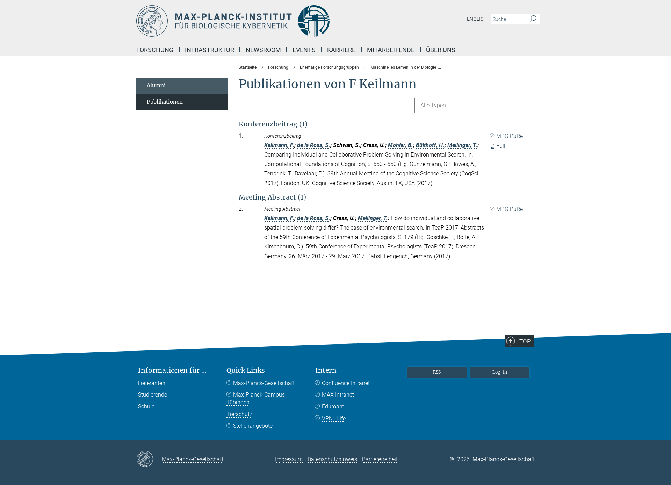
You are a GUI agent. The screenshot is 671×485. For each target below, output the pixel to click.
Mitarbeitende (390, 49)
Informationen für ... (172, 371)
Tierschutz (239, 414)
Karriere (341, 49)
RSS (437, 372)
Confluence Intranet (346, 383)
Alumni (156, 85)
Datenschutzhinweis (332, 459)
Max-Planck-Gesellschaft (264, 383)
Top (525, 341)
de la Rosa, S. (313, 145)
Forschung (154, 49)
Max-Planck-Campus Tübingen (255, 398)
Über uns (440, 49)
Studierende (152, 394)
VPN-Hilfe (334, 418)
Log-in (499, 372)
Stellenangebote (253, 425)
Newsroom (263, 49)
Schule (146, 406)
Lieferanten (151, 383)
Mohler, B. (400, 145)
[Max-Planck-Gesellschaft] (149, 459)
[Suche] (533, 19)
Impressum (289, 459)
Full (500, 146)
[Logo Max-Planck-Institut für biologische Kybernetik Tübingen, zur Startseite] (267, 21)
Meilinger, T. (462, 145)
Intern (326, 371)
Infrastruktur (209, 49)
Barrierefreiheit (380, 459)
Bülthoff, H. (430, 145)
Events (304, 49)
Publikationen (165, 102)
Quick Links (245, 371)
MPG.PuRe (509, 136)
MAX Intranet (338, 394)
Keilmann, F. (279, 145)
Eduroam (333, 406)
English (477, 19)
